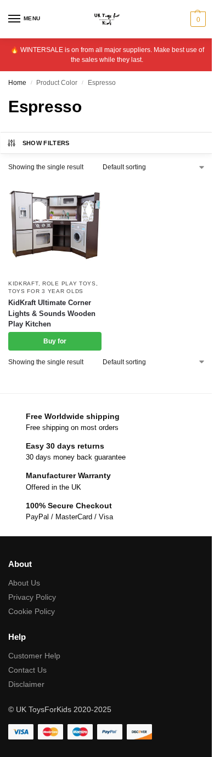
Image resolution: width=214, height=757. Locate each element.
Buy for (54, 341)
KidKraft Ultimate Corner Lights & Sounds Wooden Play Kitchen (51, 313)
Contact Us (27, 670)
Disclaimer (26, 684)
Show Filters (46, 143)
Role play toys (69, 283)
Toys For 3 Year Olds (45, 291)
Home (17, 83)
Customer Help (34, 655)
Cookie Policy (31, 611)
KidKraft (23, 283)
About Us (24, 582)
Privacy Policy (32, 597)
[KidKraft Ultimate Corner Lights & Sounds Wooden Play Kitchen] (55, 226)
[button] (197, 19)
